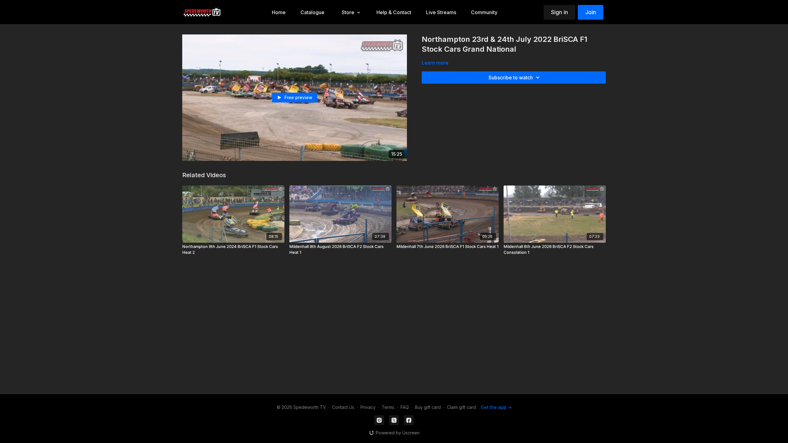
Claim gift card (461, 407)
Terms (388, 407)
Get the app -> (496, 407)
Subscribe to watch (510, 77)
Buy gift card (428, 407)
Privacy (368, 407)
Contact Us (343, 407)
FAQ (404, 407)
